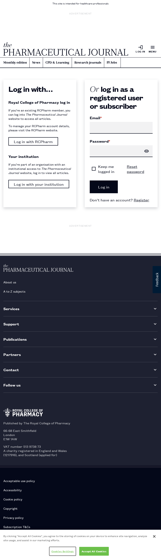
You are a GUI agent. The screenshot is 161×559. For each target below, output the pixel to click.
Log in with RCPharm (33, 141)
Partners (12, 354)
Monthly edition (15, 62)
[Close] (154, 536)
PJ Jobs (112, 62)
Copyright (10, 508)
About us (9, 282)
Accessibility (12, 490)
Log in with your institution (39, 184)
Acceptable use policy (19, 480)
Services (11, 308)
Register (141, 199)
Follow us (12, 385)
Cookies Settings (62, 551)
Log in (140, 51)
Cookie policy (12, 499)
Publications (15, 339)
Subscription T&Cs (16, 526)
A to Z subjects (14, 291)
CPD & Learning (57, 62)
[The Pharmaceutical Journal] (65, 49)
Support (11, 323)
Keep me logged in (106, 169)
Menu (153, 51)
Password (100, 141)
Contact (11, 369)
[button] (157, 279)
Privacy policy (13, 517)
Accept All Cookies (94, 551)
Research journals (87, 62)
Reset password (135, 169)
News (36, 62)
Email (96, 117)
